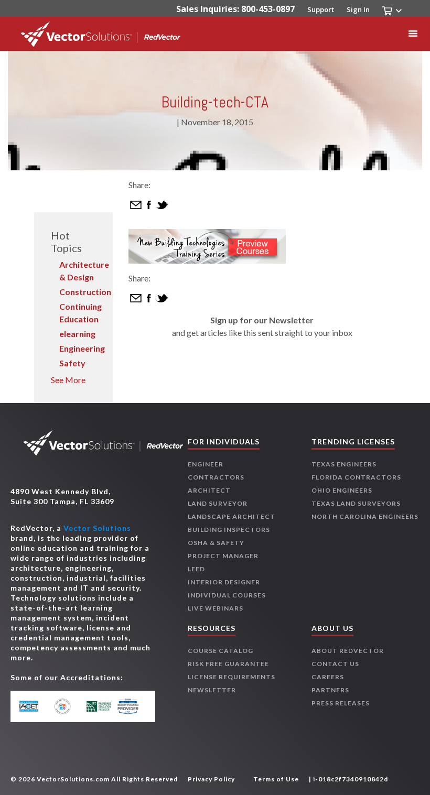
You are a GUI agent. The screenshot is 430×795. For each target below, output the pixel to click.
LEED (196, 569)
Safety (72, 363)
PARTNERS (330, 690)
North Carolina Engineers (364, 516)
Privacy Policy (211, 779)
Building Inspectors (229, 529)
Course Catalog (220, 651)
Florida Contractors (356, 477)
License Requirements (231, 677)
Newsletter (212, 690)
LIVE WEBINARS (215, 608)
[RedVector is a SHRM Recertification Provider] (131, 706)
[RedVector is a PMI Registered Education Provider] (66, 706)
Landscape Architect (231, 516)
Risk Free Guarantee (228, 664)
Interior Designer (224, 582)
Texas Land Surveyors (356, 503)
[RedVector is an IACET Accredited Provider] (34, 706)
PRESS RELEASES (340, 703)
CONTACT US (335, 664)
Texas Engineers (344, 464)
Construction (85, 292)
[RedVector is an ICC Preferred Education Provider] (99, 706)
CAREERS (327, 677)
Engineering (82, 348)
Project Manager (223, 556)
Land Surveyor (218, 503)
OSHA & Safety (216, 543)
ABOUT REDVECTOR (347, 651)
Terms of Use (276, 779)
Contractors (216, 477)
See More (68, 380)
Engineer (205, 464)
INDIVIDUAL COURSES (227, 595)
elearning (77, 334)
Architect (209, 490)
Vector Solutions (97, 528)
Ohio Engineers (341, 490)
